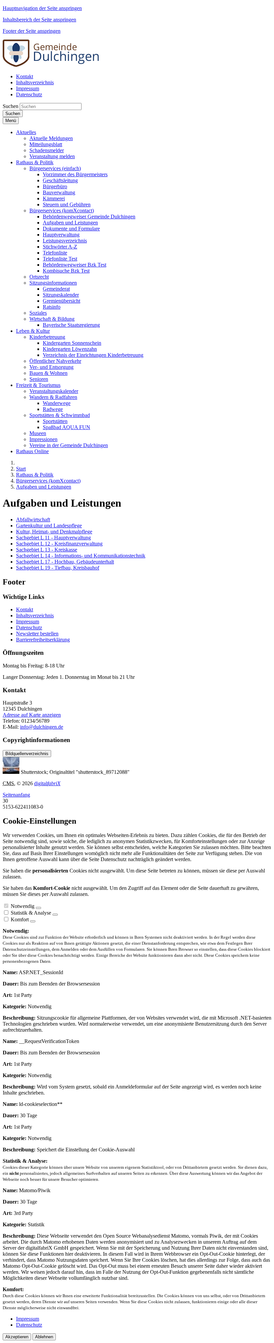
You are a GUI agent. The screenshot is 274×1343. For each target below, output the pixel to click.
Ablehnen (44, 1336)
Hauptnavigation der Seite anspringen (42, 8)
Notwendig (22, 906)
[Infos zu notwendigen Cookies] (38, 908)
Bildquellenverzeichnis (26, 753)
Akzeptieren (16, 1336)
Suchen (10, 106)
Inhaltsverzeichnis (35, 615)
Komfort (20, 919)
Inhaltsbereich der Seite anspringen (39, 19)
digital (47, 783)
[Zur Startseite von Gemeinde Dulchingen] (51, 65)
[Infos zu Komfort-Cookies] (32, 921)
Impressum (27, 621)
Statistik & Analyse (31, 913)
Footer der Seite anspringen (31, 31)
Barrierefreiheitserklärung (43, 639)
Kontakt (24, 609)
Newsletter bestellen (37, 633)
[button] (26, 132)
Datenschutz (29, 627)
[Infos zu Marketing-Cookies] (55, 915)
